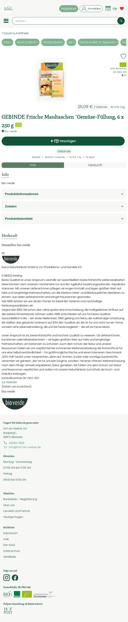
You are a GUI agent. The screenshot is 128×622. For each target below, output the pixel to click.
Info (33, 165)
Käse (7, 42)
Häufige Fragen (13, 517)
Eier (70, 42)
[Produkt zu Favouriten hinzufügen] (123, 56)
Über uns (9, 505)
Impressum (10, 533)
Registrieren (68, 8)
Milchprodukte (52, 42)
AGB (6, 539)
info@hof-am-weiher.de (25, 447)
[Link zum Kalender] (108, 8)
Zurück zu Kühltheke (16, 33)
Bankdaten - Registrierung (20, 499)
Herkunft (95, 165)
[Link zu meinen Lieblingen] (122, 8)
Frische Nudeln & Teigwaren (97, 42)
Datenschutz (11, 551)
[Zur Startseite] (8, 9)
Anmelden (94, 8)
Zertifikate (9, 556)
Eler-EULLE (9, 545)
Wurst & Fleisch (26, 42)
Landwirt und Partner (16, 511)
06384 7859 (16, 443)
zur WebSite (9, 382)
